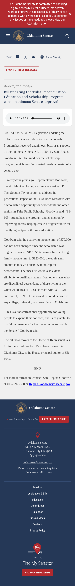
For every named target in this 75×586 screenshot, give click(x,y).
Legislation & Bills (37, 493)
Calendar (38, 511)
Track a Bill (32, 419)
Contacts (37, 524)
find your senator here (37, 572)
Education (37, 499)
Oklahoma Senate (39, 36)
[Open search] (67, 36)
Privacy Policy (37, 530)
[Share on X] (25, 57)
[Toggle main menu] (8, 36)
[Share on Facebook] (17, 57)
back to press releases (21, 69)
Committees (37, 505)
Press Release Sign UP (54, 419)
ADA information (37, 23)
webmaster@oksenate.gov (37, 462)
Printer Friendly (53, 57)
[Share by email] (33, 57)
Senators (37, 487)
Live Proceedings (17, 419)
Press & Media (38, 518)
